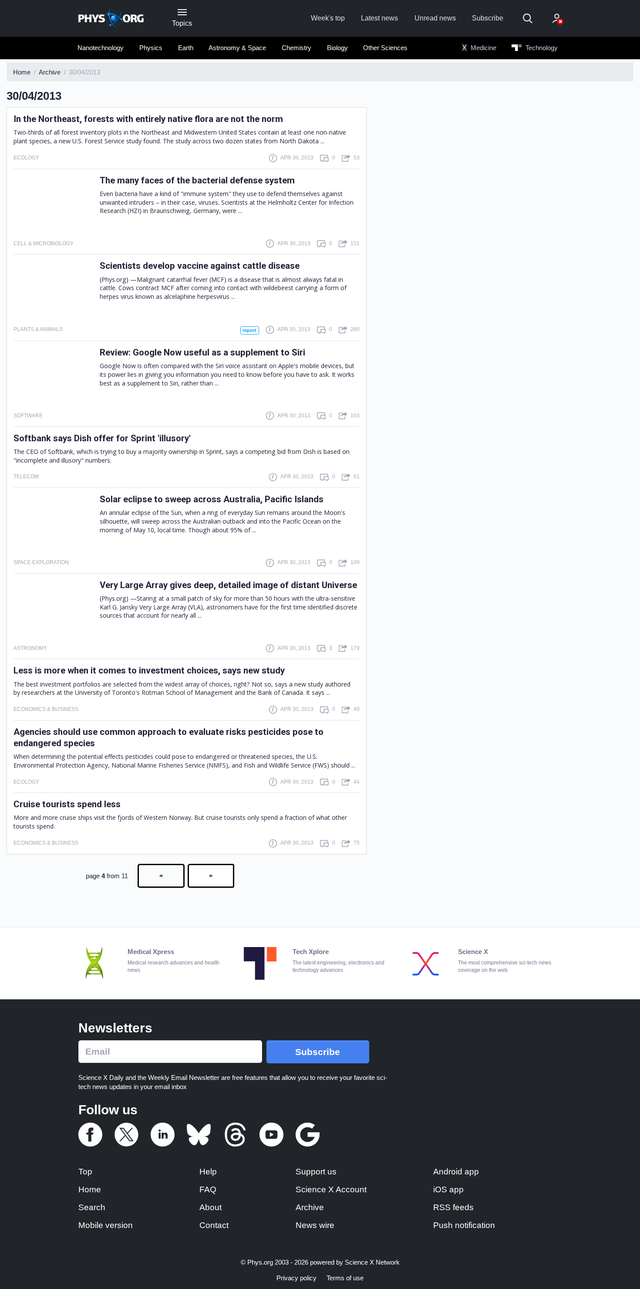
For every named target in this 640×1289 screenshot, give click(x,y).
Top (85, 1171)
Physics (150, 47)
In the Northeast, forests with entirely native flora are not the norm (148, 119)
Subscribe (487, 18)
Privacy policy (296, 1278)
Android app (456, 1171)
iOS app (448, 1189)
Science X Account (331, 1189)
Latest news (379, 18)
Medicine (482, 47)
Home (89, 1189)
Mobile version (105, 1225)
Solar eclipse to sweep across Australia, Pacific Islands (211, 499)
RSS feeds (453, 1207)
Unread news (435, 18)
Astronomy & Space (237, 47)
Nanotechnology (100, 47)
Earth (185, 47)
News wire (315, 1225)
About (210, 1207)
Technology (541, 47)
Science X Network (372, 1262)
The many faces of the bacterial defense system (197, 180)
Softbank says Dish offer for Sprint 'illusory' (102, 438)
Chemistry (296, 47)
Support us (316, 1171)
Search (91, 1207)
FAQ (207, 1189)
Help (208, 1171)
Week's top (328, 18)
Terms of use (345, 1278)
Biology (337, 47)
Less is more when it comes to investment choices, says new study (149, 670)
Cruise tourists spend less (67, 804)
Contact (214, 1225)
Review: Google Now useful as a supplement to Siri (202, 352)
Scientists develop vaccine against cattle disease (200, 266)
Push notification (464, 1225)
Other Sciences (385, 47)
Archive (310, 1207)
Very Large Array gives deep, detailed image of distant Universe (228, 585)
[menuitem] (101, 48)
